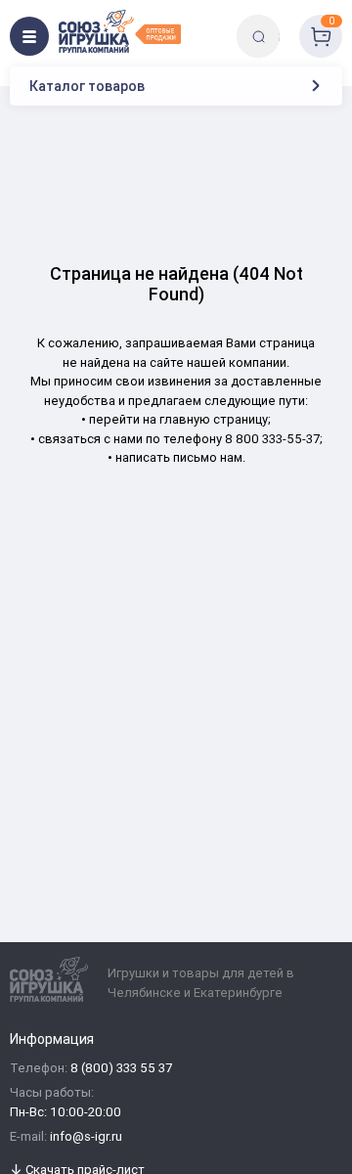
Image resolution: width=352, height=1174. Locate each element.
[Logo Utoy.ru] (120, 31)
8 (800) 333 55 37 (121, 1068)
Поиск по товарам (292, 22)
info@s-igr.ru (86, 1137)
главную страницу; (215, 419)
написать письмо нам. (180, 457)
